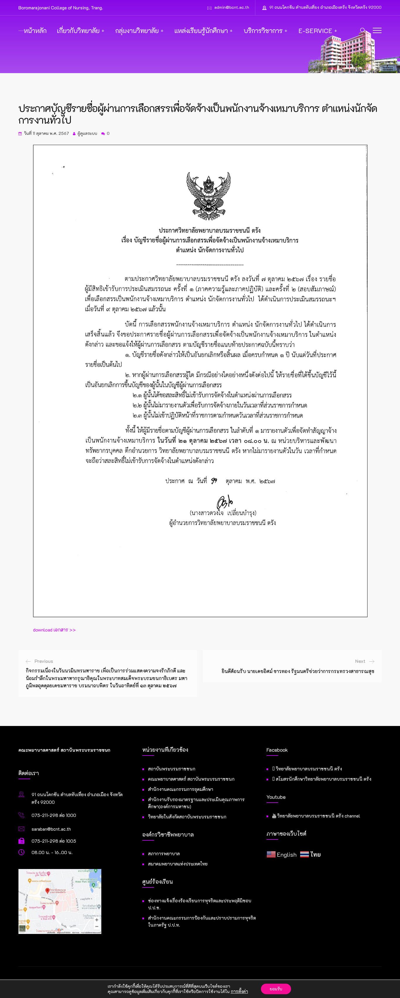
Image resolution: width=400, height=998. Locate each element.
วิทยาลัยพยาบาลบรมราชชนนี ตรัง (308, 769)
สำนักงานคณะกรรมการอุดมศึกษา (180, 789)
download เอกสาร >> (54, 630)
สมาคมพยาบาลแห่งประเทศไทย (178, 864)
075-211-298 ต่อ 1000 (54, 815)
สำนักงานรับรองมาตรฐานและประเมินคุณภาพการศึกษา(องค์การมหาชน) (196, 802)
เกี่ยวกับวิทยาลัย (78, 30)
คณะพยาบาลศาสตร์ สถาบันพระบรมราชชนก (191, 779)
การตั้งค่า (239, 991)
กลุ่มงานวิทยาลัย (137, 30)
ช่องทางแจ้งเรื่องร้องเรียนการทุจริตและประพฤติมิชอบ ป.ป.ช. (199, 904)
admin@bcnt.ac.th (231, 7)
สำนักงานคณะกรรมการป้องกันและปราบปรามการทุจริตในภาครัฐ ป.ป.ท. (202, 921)
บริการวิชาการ (263, 30)
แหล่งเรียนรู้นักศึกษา (201, 30)
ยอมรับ (276, 989)
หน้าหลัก (35, 30)
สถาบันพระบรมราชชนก (171, 769)
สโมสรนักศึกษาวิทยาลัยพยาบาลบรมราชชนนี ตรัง (323, 779)
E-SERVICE (315, 30)
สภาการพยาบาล (164, 853)
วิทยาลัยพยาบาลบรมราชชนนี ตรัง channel (318, 816)
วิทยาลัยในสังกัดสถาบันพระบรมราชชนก (187, 817)
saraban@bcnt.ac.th (51, 829)
